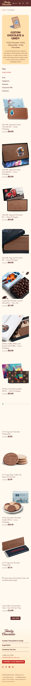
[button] (15, 77)
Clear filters (6, 72)
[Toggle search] (23, 3)
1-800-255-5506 (7, 655)
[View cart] (20, 3)
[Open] (27, 3)
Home (4, 10)
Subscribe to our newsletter (13, 661)
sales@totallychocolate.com (11, 657)
